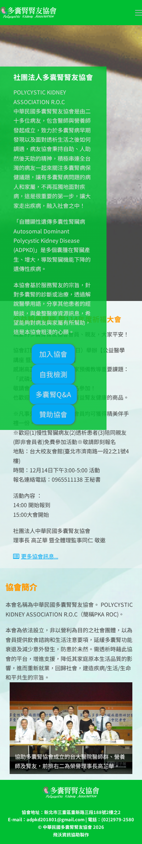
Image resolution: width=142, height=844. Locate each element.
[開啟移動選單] (138, 13)
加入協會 (53, 354)
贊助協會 (53, 414)
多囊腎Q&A (53, 394)
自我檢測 (53, 374)
